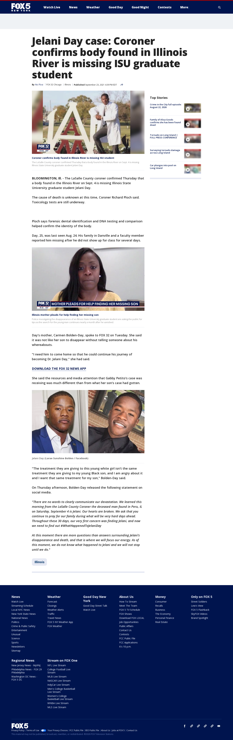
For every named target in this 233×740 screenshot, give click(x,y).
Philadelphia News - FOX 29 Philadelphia (26, 671)
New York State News (23, 613)
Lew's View (197, 605)
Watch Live (17, 601)
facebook (184, 726)
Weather (54, 597)
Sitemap (15, 650)
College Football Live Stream (58, 671)
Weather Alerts (55, 609)
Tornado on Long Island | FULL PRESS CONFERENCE (164, 136)
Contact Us (125, 630)
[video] (192, 108)
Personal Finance (164, 618)
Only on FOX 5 (201, 597)
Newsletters (18, 646)
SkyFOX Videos (199, 613)
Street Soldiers (199, 601)
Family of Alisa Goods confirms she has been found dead (165, 122)
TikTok (198, 726)
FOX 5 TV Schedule (129, 609)
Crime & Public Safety (23, 626)
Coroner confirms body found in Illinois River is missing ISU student (73, 157)
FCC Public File (127, 638)
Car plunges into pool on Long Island (163, 167)
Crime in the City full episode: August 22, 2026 (165, 106)
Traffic (51, 613)
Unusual (15, 634)
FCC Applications (128, 642)
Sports (15, 642)
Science (15, 638)
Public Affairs (126, 626)
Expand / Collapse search (219, 7)
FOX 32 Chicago (54, 84)
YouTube (205, 726)
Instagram (191, 726)
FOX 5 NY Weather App (60, 622)
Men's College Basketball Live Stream (61, 690)
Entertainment (19, 630)
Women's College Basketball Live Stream (60, 697)
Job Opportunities (129, 622)
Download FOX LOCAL (131, 618)
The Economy (163, 613)
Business (160, 609)
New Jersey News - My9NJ (25, 665)
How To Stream (128, 601)
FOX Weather (54, 626)
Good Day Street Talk (95, 605)
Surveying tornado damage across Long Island (165, 151)
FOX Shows (125, 613)
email (219, 726)
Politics (15, 622)
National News (19, 618)
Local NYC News (20, 609)
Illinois (68, 84)
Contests (124, 634)
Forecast (52, 601)
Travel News (54, 618)
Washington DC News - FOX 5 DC (24, 678)
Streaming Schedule (22, 605)
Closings (52, 605)
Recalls (159, 605)
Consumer (161, 601)
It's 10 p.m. (125, 646)
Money (160, 597)
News (15, 597)
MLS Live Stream (56, 707)
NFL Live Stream (56, 665)
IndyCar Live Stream (58, 684)
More (184, 7)
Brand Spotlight (199, 618)
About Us (126, 597)
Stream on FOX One (62, 660)
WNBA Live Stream (58, 703)
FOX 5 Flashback (200, 609)
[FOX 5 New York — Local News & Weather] (22, 7)
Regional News (22, 660)
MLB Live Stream (57, 676)
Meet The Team (128, 605)
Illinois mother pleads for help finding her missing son (65, 314)
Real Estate (161, 622)
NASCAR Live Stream (59, 680)
